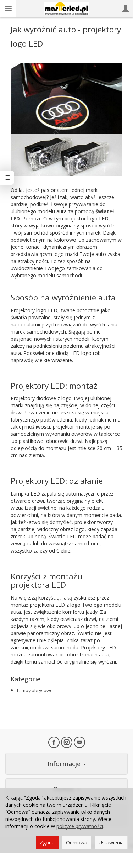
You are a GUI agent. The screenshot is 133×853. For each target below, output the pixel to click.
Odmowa (76, 842)
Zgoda (47, 842)
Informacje (65, 763)
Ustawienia (111, 842)
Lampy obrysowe (35, 690)
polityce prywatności (79, 826)
